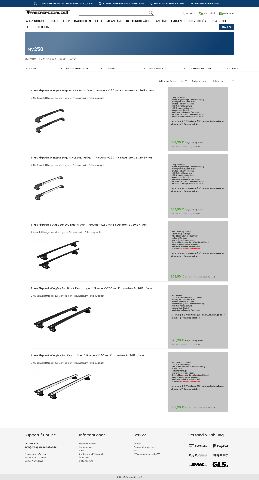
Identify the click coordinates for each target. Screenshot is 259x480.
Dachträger (60, 21)
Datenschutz (86, 460)
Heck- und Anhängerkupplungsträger (123, 21)
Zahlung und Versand (91, 454)
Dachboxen (82, 21)
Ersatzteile (218, 21)
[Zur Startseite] (48, 15)
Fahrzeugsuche (36, 21)
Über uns (84, 457)
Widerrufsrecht (87, 443)
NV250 (73, 59)
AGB (81, 450)
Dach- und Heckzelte (40, 27)
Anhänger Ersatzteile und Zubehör (181, 21)
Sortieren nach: (200, 81)
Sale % (226, 27)
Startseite (30, 59)
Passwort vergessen (145, 447)
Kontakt (138, 443)
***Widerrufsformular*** (147, 454)
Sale (136, 450)
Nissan (63, 59)
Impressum (85, 447)
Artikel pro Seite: (167, 81)
